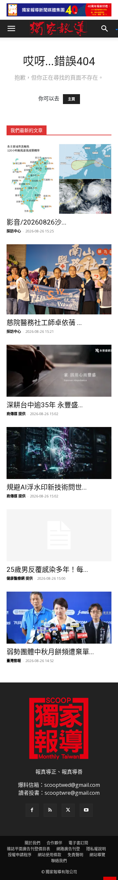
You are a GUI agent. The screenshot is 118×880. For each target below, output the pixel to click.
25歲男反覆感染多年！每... (47, 569)
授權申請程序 (19, 855)
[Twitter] (68, 810)
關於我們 (32, 843)
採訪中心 (14, 230)
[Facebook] (32, 810)
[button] (11, 29)
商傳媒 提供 (16, 413)
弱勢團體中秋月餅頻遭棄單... (50, 652)
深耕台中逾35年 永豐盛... (45, 405)
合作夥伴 (54, 843)
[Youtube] (86, 810)
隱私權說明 (96, 849)
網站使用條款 (49, 855)
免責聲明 (75, 855)
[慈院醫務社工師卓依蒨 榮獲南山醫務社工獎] (59, 279)
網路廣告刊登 (68, 849)
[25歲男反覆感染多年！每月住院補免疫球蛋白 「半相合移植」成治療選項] (59, 535)
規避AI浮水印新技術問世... (47, 487)
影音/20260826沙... (37, 222)
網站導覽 (97, 855)
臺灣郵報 (14, 660)
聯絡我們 (59, 861)
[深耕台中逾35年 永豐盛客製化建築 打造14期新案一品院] (59, 371)
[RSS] (50, 810)
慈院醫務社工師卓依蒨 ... (44, 323)
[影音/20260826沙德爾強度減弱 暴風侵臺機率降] (59, 179)
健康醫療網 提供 (20, 578)
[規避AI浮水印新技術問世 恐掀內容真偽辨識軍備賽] (59, 453)
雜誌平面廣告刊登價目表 (28, 849)
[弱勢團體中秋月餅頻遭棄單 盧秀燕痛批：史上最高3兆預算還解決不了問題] (59, 618)
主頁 (71, 99)
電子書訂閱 (78, 843)
